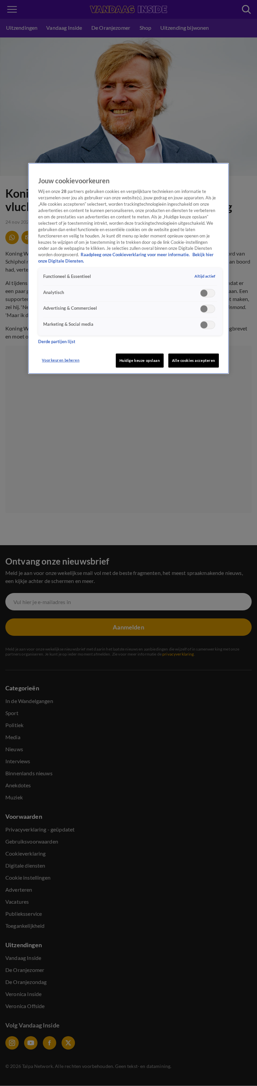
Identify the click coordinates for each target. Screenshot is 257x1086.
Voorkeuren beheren (60, 360)
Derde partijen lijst (56, 341)
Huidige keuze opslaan (139, 360)
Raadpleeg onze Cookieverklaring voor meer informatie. (136, 254)
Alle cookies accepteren (193, 360)
